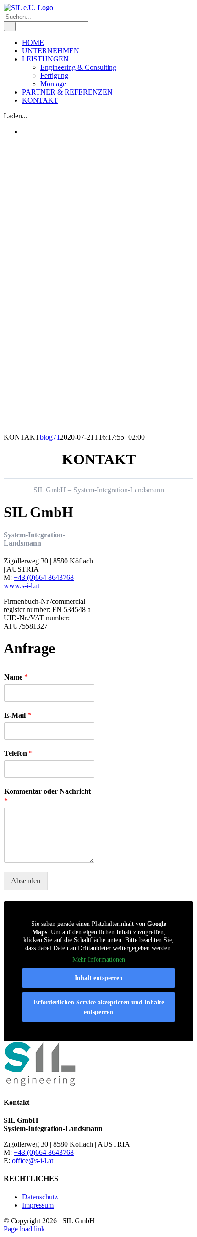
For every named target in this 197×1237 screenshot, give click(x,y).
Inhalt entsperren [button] (99, 978)
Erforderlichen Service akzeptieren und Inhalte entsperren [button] (98, 1007)
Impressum (38, 1205)
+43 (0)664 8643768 (44, 577)
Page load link (24, 1229)
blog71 (50, 437)
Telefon (18, 753)
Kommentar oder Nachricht (47, 796)
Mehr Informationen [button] (98, 959)
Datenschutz (40, 1197)
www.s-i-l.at (21, 586)
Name (16, 677)
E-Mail (17, 715)
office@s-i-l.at (32, 1161)
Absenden (25, 881)
